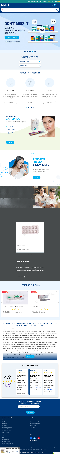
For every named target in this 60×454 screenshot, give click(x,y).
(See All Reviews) (7, 385)
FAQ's (3, 437)
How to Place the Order (7, 443)
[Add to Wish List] (42, 224)
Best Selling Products (35, 423)
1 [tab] (27, 107)
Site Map (4, 421)
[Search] (57, 10)
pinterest (39, 438)
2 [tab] (29, 107)
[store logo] (5, 5)
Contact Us (4, 423)
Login (50, 6)
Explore (11, 102)
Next (43, 236)
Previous (16, 236)
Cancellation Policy (6, 430)
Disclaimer (4, 425)
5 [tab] (33, 107)
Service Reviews (5, 439)
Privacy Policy (5, 432)
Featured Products (34, 421)
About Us (4, 420)
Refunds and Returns (7, 429)
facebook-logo (31, 438)
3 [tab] (30, 107)
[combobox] (30, 10)
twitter (34, 438)
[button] (24, 51)
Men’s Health (33, 425)
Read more (22, 390)
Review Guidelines (6, 445)
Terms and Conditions (7, 427)
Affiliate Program (6, 441)
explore (37, 177)
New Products (33, 420)
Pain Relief (32, 427)
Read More (30, 356)
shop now (10, 142)
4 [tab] (32, 107)
